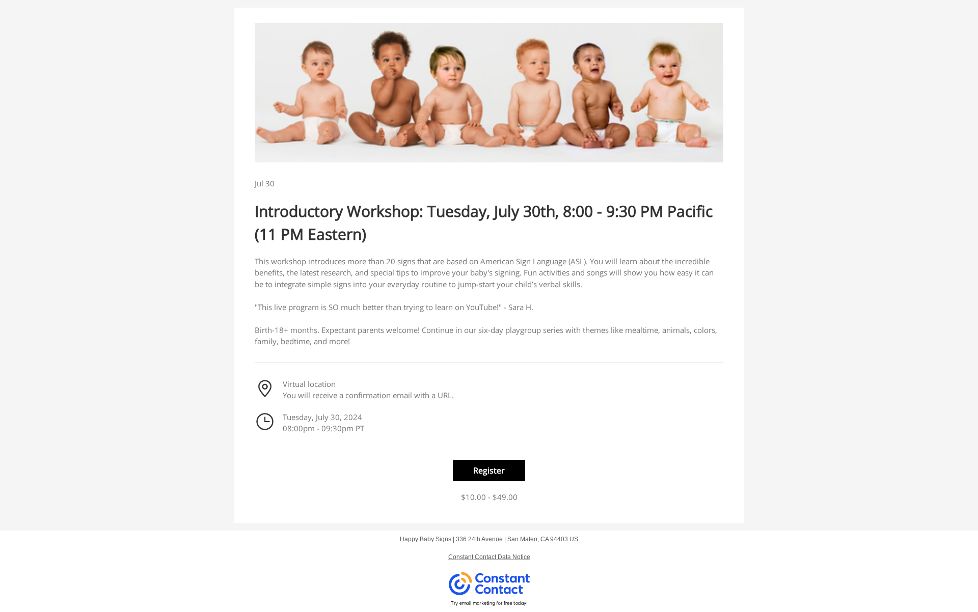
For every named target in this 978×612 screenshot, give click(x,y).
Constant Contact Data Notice (489, 557)
